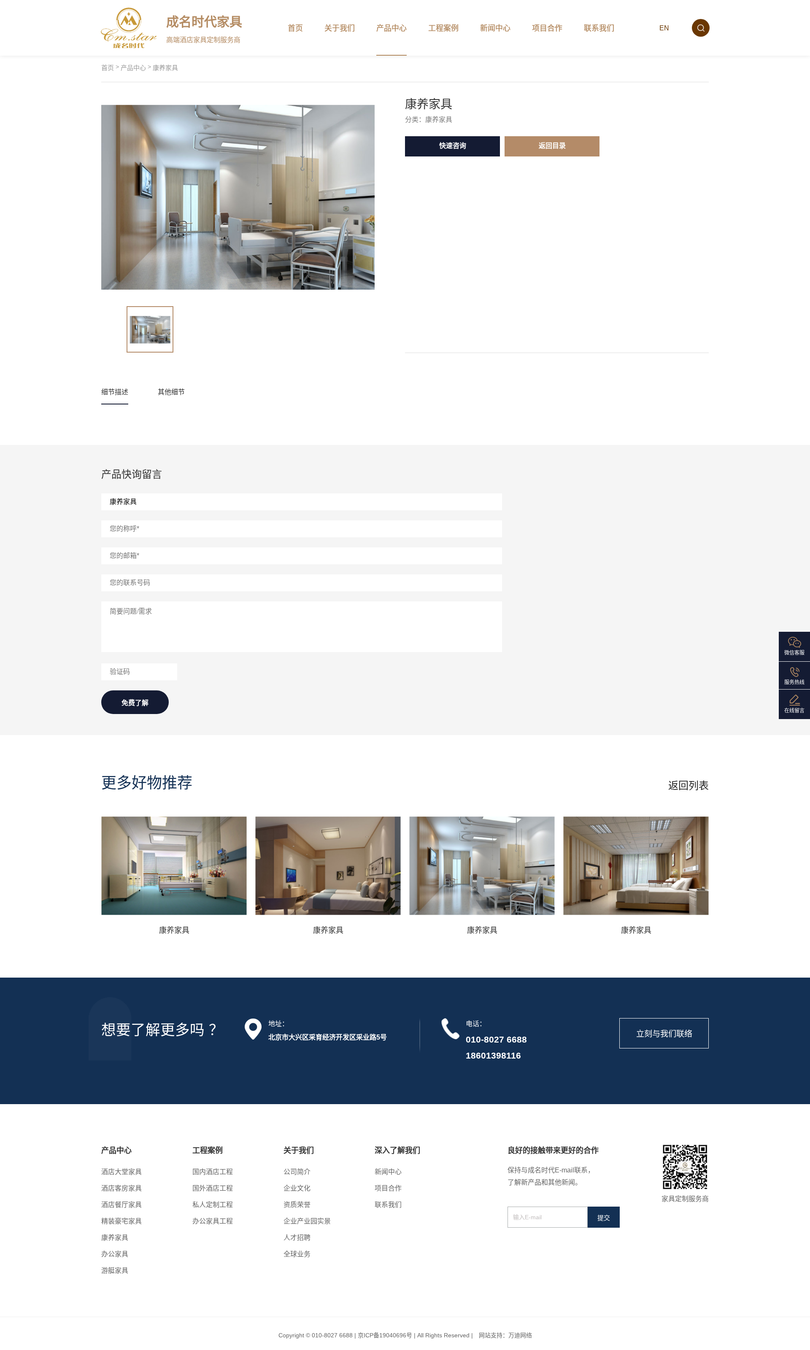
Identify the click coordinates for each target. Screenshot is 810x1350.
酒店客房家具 (121, 1188)
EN (664, 28)
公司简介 (297, 1171)
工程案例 (443, 28)
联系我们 (599, 28)
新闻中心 (495, 28)
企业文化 (297, 1188)
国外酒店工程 (212, 1188)
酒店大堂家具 (121, 1171)
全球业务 (297, 1254)
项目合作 (547, 28)
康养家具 (165, 67)
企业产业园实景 (307, 1221)
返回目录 (552, 145)
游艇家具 (114, 1270)
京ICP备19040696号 (385, 1335)
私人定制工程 (212, 1204)
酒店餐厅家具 (121, 1204)
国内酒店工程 (212, 1171)
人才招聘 (297, 1237)
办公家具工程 (212, 1221)
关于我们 (339, 28)
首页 (295, 28)
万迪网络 (520, 1335)
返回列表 (688, 786)
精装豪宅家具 (121, 1221)
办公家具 (114, 1254)
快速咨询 (452, 145)
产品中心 (391, 28)
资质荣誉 (297, 1204)
